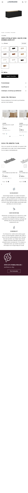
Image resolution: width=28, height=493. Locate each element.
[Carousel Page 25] (26, 184)
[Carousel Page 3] (12, 136)
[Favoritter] (25, 2)
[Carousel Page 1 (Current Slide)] (1, 184)
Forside (2, 32)
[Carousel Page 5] (15, 136)
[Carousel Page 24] (25, 184)
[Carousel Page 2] (11, 136)
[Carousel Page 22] (23, 184)
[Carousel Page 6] (16, 136)
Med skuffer (13, 32)
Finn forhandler (14, 271)
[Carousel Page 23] (24, 184)
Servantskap (7, 32)
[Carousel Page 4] (4, 184)
